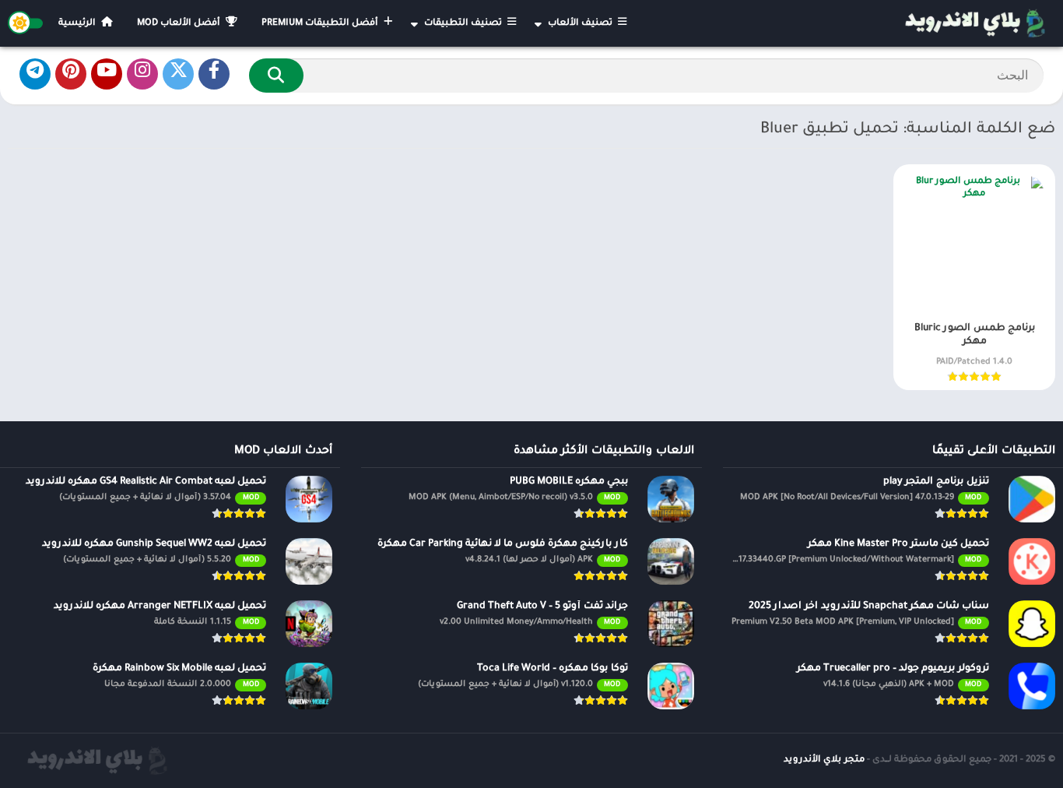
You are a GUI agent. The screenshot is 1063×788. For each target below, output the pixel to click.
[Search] (276, 75)
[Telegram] (35, 74)
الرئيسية (78, 24)
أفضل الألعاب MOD (180, 24)
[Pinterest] (70, 74)
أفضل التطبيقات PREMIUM (321, 24)
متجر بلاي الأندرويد (824, 760)
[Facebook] (214, 74)
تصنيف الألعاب (581, 24)
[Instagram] (142, 74)
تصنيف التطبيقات (464, 24)
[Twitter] (178, 74)
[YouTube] (106, 74)
